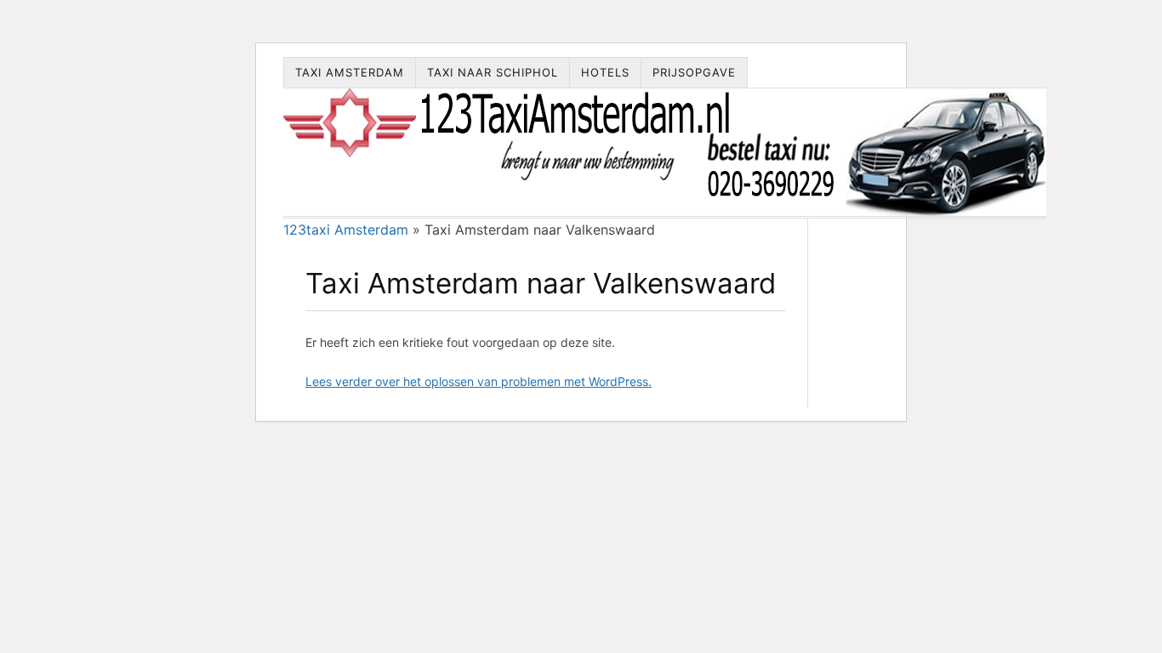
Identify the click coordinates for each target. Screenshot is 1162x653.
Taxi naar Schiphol (492, 72)
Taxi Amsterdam (349, 72)
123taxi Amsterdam (345, 229)
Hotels (605, 72)
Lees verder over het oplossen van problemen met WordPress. (478, 381)
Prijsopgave (694, 72)
